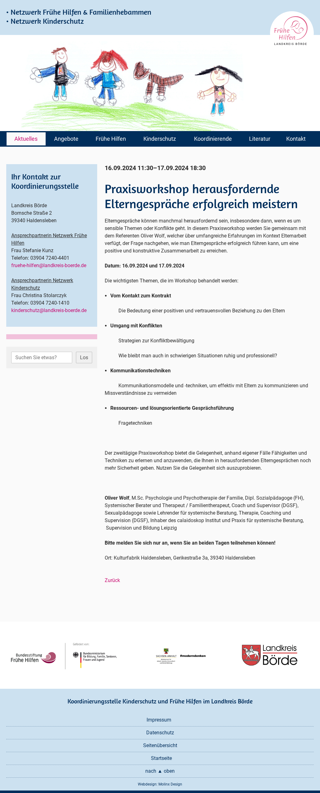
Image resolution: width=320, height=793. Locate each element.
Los (84, 357)
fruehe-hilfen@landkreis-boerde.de (48, 265)
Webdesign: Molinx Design (160, 784)
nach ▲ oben (160, 771)
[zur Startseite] (292, 33)
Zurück (112, 580)
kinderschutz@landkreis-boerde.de (49, 310)
